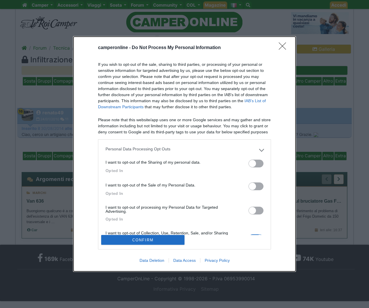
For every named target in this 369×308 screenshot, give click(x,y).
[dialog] (184, 154)
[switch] (255, 163)
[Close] (284, 47)
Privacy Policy (217, 260)
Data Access (184, 260)
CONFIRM (143, 240)
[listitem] (184, 150)
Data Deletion (152, 260)
